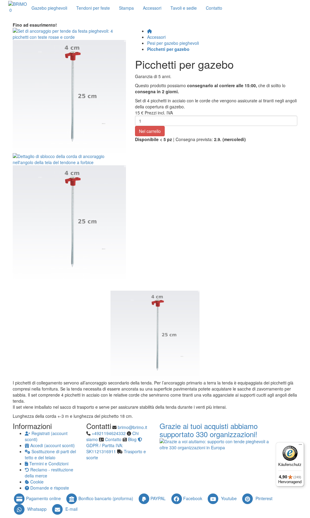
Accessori (152, 8)
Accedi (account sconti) (52, 445)
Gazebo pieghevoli (49, 8)
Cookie (36, 482)
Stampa (126, 8)
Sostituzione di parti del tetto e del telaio (50, 454)
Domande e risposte (49, 488)
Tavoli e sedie (183, 8)
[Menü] (300, 446)
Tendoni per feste (93, 8)
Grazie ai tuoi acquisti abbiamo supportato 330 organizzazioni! (209, 430)
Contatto (113, 439)
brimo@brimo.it (132, 427)
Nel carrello (150, 131)
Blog (132, 439)
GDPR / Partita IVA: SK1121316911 (104, 448)
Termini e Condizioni (48, 463)
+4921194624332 (109, 433)
